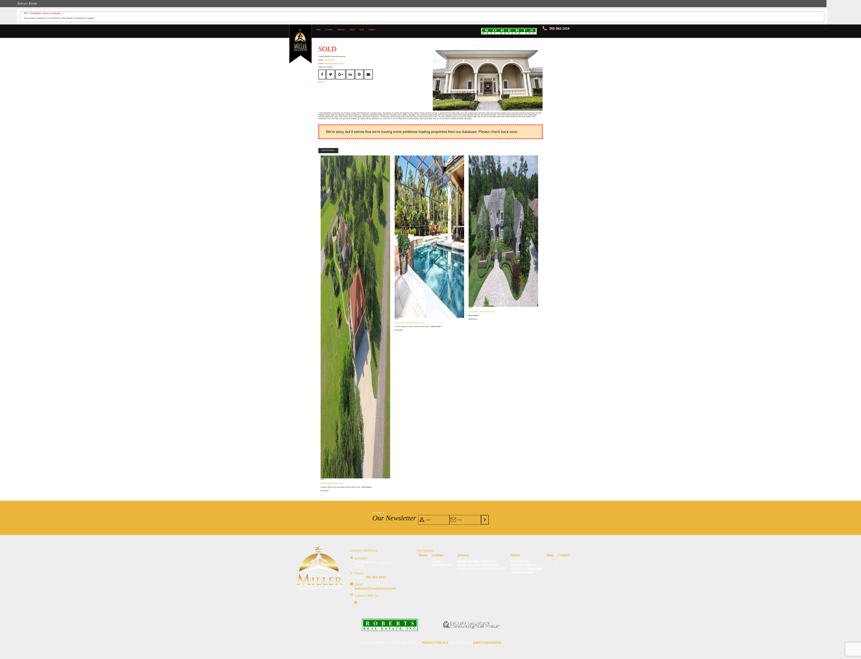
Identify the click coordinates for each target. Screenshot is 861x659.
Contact (372, 30)
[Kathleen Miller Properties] (319, 587)
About (352, 30)
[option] (488, 78)
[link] (390, 629)
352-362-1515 (559, 28)
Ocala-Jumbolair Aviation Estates (332, 483)
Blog (362, 30)
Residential (442, 565)
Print (322, 82)
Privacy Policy (435, 642)
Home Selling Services (477, 565)
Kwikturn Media (487, 642)
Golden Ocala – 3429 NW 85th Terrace (482, 312)
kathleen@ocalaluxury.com (334, 63)
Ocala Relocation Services (481, 569)
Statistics (519, 561)
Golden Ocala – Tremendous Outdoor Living (410, 323)
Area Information (526, 569)
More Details (367, 487)
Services (341, 30)
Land (436, 561)
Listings (329, 30)
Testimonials (522, 572)
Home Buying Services (476, 561)
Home (318, 30)
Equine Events (523, 565)
